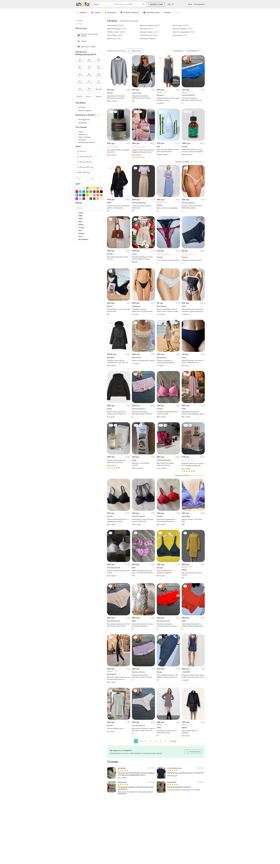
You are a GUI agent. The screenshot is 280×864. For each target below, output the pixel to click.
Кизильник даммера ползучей (179, 787)
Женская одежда (150, 25)
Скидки (97, 12)
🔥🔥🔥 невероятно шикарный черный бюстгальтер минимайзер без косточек (167, 572)
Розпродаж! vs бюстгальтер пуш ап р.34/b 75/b (142, 520)
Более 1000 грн (83, 172)
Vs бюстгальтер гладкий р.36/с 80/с (118, 572)
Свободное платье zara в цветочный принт (166, 732)
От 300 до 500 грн (84, 162)
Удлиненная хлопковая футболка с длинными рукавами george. (116, 97)
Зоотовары (179, 35)
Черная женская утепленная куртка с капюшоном (118, 207)
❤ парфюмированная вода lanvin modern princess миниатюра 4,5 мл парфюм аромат (142, 258)
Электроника (115, 25)
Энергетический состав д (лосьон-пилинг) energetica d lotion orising (193, 150)
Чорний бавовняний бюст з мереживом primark (117, 520)
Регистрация (199, 4)
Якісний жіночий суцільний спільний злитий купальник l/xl (192, 310)
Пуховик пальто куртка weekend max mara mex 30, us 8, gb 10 (117, 362)
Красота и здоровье (183, 32)
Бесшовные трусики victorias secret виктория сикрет (118, 625)
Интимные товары (148, 39)
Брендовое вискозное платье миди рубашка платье (193, 413)
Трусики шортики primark (191, 260)
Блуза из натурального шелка (143, 361)
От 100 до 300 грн (84, 157)
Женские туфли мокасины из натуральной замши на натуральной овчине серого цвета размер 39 (118, 678)
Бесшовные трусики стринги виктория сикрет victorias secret (143, 729)
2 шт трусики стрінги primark (168, 260)
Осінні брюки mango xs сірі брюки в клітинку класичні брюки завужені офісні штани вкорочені (168, 676)
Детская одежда (182, 29)
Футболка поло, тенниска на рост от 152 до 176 (185, 773)
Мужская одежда (116, 29)
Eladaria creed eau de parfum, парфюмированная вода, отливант (143, 151)
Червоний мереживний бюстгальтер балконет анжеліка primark (166, 520)
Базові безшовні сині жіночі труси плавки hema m (192, 362)
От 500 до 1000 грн (85, 167)
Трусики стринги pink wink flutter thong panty (192, 207)
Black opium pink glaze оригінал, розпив (165, 464)
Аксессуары (180, 25)
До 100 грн (81, 151)
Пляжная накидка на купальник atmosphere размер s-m (165, 362)
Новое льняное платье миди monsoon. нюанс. (168, 99)
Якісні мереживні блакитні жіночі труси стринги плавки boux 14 (168, 310)
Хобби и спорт (116, 32)
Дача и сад (114, 39)
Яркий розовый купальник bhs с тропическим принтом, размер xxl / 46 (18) (143, 572)
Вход (190, 4)
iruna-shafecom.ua (174, 768)
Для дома (146, 29)
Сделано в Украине (131, 12)
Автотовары (114, 35)
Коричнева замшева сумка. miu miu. (117, 258)
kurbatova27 (122, 782)
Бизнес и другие (85, 111)
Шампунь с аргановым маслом (141, 464)
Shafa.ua (80, 20)
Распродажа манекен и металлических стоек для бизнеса (135, 788)
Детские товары (149, 32)
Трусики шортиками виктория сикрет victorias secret (192, 99)
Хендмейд (111, 12)
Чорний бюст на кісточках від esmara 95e (118, 310)
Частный (81, 107)
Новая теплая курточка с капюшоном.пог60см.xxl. (116, 413)
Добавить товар (156, 4)
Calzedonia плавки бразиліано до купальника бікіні (142, 310)
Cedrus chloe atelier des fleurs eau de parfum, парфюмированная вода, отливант (116, 461)
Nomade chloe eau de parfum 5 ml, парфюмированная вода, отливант (193, 465)
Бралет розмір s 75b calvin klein (192, 520)
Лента (177, 12)
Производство (84, 120)
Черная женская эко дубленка (190, 732)
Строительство (149, 35)
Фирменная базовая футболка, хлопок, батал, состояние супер (141, 97)
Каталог (83, 12)
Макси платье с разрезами (167, 208)
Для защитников (153, 12)
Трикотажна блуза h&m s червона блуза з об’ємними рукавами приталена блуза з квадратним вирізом (193, 625)
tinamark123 (171, 782)
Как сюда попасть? (197, 162)
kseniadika (122, 768)
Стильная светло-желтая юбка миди (141, 207)
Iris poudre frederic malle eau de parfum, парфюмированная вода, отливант (118, 151)
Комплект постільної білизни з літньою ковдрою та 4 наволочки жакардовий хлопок (136, 774)
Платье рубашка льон (115, 728)
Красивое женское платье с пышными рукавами (143, 625)
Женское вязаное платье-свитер (192, 574)
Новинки (167, 12)
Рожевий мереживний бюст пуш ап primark (167, 413)
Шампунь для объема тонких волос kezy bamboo (168, 150)
